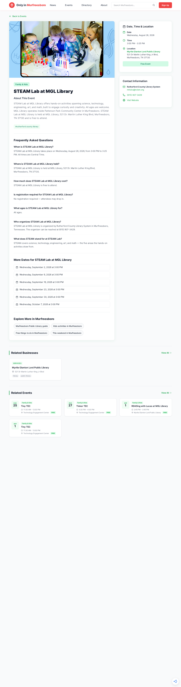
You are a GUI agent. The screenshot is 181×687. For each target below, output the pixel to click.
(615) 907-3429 (134, 95)
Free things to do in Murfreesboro (31, 333)
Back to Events (19, 16)
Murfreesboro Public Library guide (32, 326)
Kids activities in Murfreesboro (67, 326)
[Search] (153, 5)
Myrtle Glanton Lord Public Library (143, 51)
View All (165, 353)
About (104, 5)
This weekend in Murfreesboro (67, 333)
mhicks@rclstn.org (135, 89)
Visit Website (133, 100)
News (53, 5)
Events (69, 5)
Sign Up (165, 5)
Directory (87, 5)
